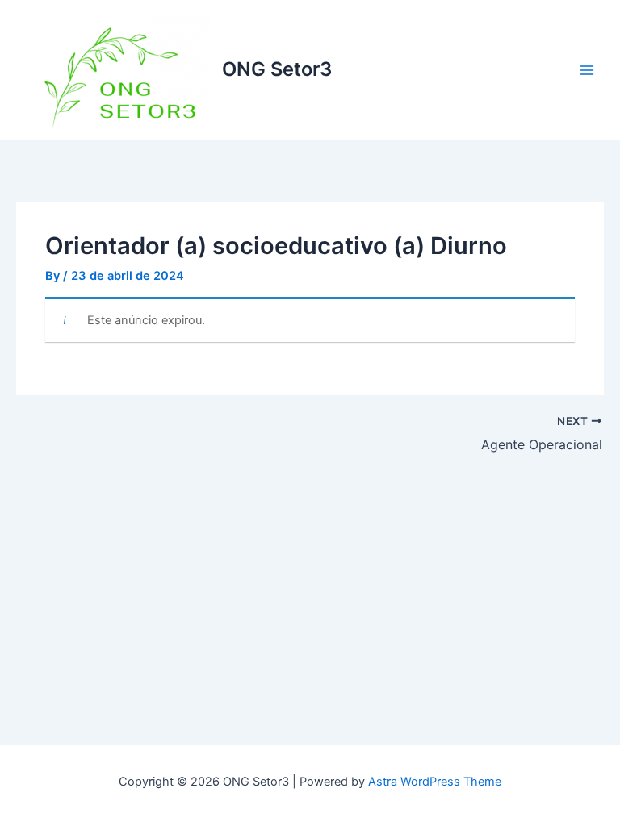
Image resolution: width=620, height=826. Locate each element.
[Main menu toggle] (587, 70)
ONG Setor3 (277, 69)
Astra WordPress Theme (434, 781)
